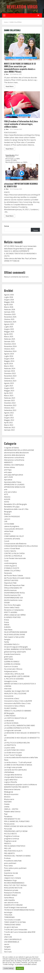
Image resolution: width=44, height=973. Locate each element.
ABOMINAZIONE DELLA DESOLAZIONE (19, 450)
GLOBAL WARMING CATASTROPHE (17, 649)
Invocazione (8, 696)
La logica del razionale (12, 730)
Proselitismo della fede (12, 861)
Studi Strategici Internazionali (15, 907)
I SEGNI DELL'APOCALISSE (14, 674)
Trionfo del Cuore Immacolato (15, 929)
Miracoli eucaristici (11, 794)
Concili (6, 541)
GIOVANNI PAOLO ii (11, 644)
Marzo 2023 (8, 395)
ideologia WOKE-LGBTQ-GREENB (16, 676)
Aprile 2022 (8, 422)
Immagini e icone (10, 681)
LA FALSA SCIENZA (11, 723)
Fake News (8, 629)
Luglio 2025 (8, 327)
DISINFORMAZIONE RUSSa (14, 593)
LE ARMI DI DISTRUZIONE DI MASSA (18, 765)
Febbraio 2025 (9, 339)
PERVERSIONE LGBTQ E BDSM (15, 831)
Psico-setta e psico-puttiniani (15, 868)
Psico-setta (8, 866)
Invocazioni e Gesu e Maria (14, 706)
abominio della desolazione (14, 455)
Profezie (7, 858)
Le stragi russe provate (13, 767)
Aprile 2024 (8, 363)
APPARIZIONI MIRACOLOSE (14, 487)
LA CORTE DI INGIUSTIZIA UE (15, 718)
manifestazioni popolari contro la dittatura (20, 784)
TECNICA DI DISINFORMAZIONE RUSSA (19, 910)
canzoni (7, 519)
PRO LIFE (7, 848)
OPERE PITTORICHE (11, 261)
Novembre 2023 (10, 376)
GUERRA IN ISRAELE (11, 661)
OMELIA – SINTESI (11, 809)
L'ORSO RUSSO (10, 716)
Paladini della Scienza (12, 811)
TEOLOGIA (8, 915)
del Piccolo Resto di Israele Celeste (17, 578)
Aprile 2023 (8, 393)
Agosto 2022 (9, 413)
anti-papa (8, 472)
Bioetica (8, 57)
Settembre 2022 (10, 410)
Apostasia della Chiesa (12, 482)
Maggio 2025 (9, 331)
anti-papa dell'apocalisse (13, 475)
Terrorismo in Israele (12, 920)
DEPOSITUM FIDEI (11, 580)
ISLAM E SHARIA (10, 708)
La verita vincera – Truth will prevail (17, 762)
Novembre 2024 (10, 346)
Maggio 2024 (9, 361)
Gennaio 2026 (9, 312)
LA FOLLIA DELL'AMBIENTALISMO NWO (19, 725)
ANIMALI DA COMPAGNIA (14, 465)
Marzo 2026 (8, 307)
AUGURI (7, 499)
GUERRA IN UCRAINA (12, 664)
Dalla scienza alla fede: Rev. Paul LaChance (20, 258)
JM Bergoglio (9, 713)
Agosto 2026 (9, 295)
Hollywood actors (10, 671)
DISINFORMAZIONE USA (13, 598)
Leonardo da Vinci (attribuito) (15, 770)
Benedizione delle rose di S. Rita (16, 509)
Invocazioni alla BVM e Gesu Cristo (17, 703)
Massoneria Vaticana (12, 789)
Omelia (6, 804)
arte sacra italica (10, 492)
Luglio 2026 (8, 297)
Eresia (6, 620)
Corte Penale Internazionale (15, 558)
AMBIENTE (8, 462)
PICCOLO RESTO (10, 834)
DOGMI (7, 602)
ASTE (6, 494)
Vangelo (7, 947)
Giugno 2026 (9, 300)
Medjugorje (8, 792)
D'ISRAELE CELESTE (11, 568)
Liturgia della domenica (13, 775)
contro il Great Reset (12, 548)
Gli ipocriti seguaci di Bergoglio (16, 647)
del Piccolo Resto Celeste (13, 575)
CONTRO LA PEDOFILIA (13, 556)
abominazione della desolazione (16, 452)
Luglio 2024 (8, 356)
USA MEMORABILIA (11, 942)
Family (6, 642)
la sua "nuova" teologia (13, 755)
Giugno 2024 (9, 359)
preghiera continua (11, 838)
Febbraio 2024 (9, 368)
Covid (7, 178)
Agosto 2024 (9, 354)
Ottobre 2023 (9, 378)
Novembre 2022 (10, 405)
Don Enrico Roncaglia (12, 605)
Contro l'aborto (10, 551)
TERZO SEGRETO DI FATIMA (15, 922)
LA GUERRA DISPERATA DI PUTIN (17, 728)
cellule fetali (8, 531)
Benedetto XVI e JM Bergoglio (15, 504)
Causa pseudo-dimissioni (13, 529)
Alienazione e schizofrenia (14, 457)
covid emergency (10, 563)
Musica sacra (9, 799)
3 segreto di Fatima (11, 448)
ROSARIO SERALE (10, 895)
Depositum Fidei (10, 583)
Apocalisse (8, 480)
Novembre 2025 (10, 317)
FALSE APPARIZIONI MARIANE (15, 632)
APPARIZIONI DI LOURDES (14, 484)
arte (5, 489)
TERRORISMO (9, 917)
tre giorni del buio (11, 927)
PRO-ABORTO (9, 853)
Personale (8, 829)
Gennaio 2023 (9, 400)
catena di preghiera (11, 526)
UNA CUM (8, 937)
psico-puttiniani (10, 863)
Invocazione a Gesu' (11, 698)
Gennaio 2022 (9, 430)
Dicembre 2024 (10, 344)
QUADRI (7, 870)
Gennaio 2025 (9, 341)
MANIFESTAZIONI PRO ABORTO (16, 787)
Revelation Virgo (22, 7)
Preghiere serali (10, 841)
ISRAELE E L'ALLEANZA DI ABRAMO (17, 711)
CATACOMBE (9, 524)
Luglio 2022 (8, 415)
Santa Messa (9, 897)
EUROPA (7, 627)
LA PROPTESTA (10, 745)
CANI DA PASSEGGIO (12, 516)
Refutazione (8, 875)
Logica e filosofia (10, 782)
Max (7, 74)
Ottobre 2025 (9, 319)
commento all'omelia (12, 539)
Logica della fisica (10, 779)
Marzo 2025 (8, 336)
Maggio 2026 (9, 302)
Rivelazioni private (11, 890)
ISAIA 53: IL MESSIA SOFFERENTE (16, 251)
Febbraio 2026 (9, 309)
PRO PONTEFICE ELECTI (13, 851)
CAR (5, 521)
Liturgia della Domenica (13, 777)
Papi (5, 814)
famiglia (7, 639)
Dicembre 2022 (10, 403)
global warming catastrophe (15, 652)
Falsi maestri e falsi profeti (14, 637)
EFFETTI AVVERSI (10, 612)
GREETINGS (8, 659)
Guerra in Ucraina (11, 666)
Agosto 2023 (9, 383)
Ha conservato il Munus (13, 669)
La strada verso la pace (13, 752)
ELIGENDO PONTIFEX (12, 617)
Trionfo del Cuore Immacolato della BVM (19, 932)
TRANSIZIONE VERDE (12, 925)
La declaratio (9, 720)
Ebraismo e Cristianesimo (14, 610)
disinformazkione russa (13, 600)
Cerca (6, 226)
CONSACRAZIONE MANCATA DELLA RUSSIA (21, 546)
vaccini (6, 944)
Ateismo (7, 497)
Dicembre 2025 (10, 314)
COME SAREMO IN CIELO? (14, 536)
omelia (6, 807)
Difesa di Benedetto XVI (13, 588)
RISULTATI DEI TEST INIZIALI (15, 885)
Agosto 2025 (9, 324)
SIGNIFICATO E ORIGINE (13, 905)
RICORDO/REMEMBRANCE (14, 883)
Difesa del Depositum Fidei (14, 585)
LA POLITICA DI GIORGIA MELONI (17, 743)
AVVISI (6, 502)
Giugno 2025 (9, 329)
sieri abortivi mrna (31, 57)
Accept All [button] (20, 968)
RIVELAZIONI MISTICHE (13, 888)
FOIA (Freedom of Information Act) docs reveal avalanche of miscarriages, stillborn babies (22, 104)
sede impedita (9, 900)
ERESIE (6, 625)
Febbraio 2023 (9, 398)
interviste (7, 688)
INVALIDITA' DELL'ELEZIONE (15, 693)
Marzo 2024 (8, 366)
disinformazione (10, 590)
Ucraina (7, 934)
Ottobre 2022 (9, 408)
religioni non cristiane (12, 878)
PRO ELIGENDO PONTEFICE (14, 846)
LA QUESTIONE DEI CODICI (14, 750)
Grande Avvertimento (12, 654)
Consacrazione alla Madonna (15, 543)
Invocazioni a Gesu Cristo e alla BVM (18, 701)
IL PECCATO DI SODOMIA (14, 679)
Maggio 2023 (9, 390)
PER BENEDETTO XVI (12, 819)
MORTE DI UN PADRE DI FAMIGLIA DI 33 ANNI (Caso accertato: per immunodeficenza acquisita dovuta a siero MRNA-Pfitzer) (22, 47)
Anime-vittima (9, 467)
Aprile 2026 (8, 304)
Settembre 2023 (10, 381)
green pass (8, 657)
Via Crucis (8, 952)
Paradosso (8, 816)
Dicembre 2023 (10, 373)
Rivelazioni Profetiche (12, 893)
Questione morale (11, 873)
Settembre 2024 (10, 351)
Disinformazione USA (12, 595)
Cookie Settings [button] (8, 968)
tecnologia (8, 912)
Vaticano (7, 949)
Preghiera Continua (11, 836)
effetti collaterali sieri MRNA (15, 615)
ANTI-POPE (8, 477)
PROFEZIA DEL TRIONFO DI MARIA (17, 856)
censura (7, 534)
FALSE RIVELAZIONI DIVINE (14, 634)
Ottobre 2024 (9, 349)
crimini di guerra (10, 566)
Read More (9, 86)
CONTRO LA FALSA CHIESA (14, 553)
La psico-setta (9, 747)
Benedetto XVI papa (11, 507)
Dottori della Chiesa (11, 607)
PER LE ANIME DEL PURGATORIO (16, 821)
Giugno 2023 (9, 388)
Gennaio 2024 (9, 371)
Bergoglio (8, 511)
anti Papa (7, 470)
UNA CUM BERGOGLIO (12, 939)
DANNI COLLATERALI (18, 57)
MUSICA (7, 797)
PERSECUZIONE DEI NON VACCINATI (18, 826)
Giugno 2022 (9, 418)
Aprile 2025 (8, 334)
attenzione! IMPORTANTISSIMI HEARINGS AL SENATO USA (22, 167)
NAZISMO (8, 802)
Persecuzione (9, 824)
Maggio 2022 (9, 420)
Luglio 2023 (8, 386)
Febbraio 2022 (9, 427)
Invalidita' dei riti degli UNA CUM (16, 691)
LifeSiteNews (9, 772)
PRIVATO (7, 843)
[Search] (38, 15)
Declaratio (8, 573)
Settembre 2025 (10, 322)
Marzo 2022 (8, 425)
